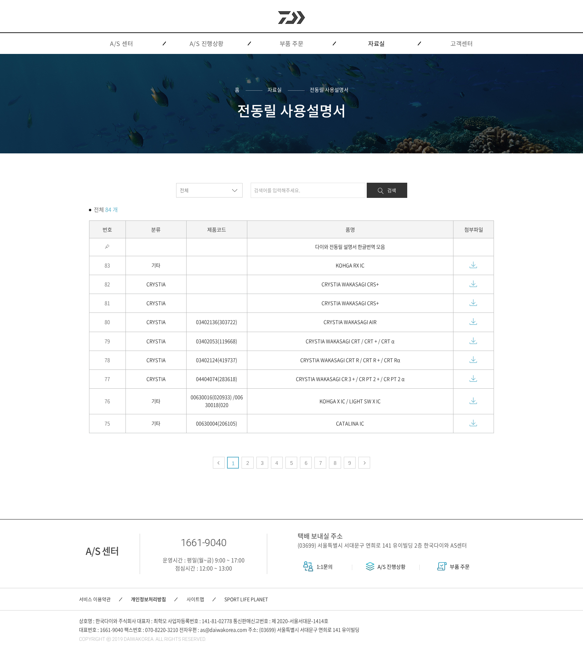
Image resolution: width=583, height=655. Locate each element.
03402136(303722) (216, 322)
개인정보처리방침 (148, 599)
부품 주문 (459, 566)
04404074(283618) (216, 379)
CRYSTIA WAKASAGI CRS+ (350, 284)
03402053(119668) (216, 341)
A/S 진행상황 (391, 566)
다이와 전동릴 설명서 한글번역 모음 (350, 246)
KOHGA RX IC (350, 265)
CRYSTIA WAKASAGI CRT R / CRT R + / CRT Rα (350, 360)
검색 (391, 190)
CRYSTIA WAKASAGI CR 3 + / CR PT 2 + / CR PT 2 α (350, 379)
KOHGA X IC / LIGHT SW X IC (350, 401)
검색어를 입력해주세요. (277, 190)
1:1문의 (324, 566)
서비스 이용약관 (95, 599)
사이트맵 (195, 599)
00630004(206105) (216, 423)
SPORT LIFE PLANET (246, 599)
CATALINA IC (350, 423)
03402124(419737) (216, 360)
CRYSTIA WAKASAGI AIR (350, 322)
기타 (155, 265)
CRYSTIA (156, 284)
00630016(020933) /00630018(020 (217, 401)
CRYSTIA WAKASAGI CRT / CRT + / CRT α (350, 341)
